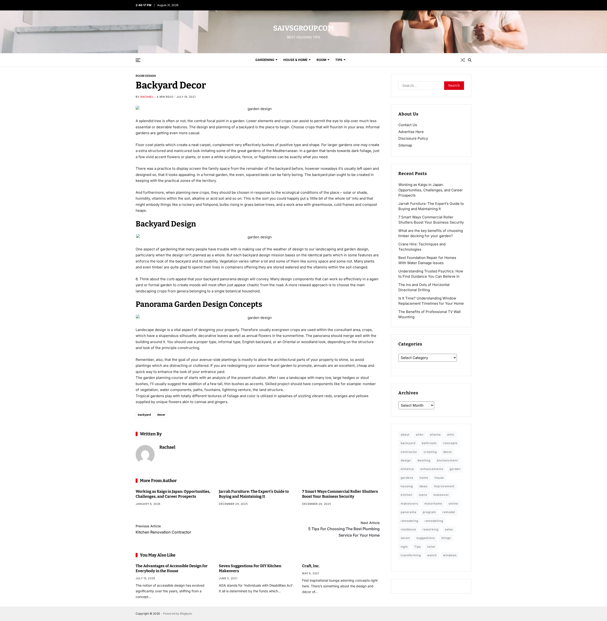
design (406, 460)
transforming (411, 555)
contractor (409, 452)
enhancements (431, 469)
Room (321, 60)
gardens (407, 477)
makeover (441, 495)
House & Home (295, 60)
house (439, 477)
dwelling (423, 460)
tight (404, 546)
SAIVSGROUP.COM (303, 28)
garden (455, 469)
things (446, 538)
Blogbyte (186, 613)
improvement (444, 486)
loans (423, 495)
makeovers (409, 503)
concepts (450, 443)
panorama (408, 512)
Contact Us (407, 125)
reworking (430, 529)
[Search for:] (419, 86)
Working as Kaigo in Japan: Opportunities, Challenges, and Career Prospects (430, 190)
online (453, 503)
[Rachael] (145, 454)
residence (408, 529)
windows (450, 555)
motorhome (433, 503)
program (429, 512)
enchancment (447, 460)
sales (449, 529)
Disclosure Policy (413, 138)
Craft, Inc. (311, 566)
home (424, 477)
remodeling (409, 521)
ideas (423, 486)
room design (146, 75)
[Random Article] (462, 60)
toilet (431, 546)
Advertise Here (411, 131)
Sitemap (405, 145)
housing (407, 486)
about (405, 434)
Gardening (264, 60)
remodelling (434, 521)
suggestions (425, 538)
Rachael (147, 96)
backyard (144, 414)
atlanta (435, 434)
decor (161, 414)
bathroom (429, 443)
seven (405, 538)
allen (419, 434)
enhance (407, 469)
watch (432, 555)
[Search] (469, 60)
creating (430, 452)
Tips (338, 60)
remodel (448, 512)
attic (450, 434)
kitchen (406, 495)
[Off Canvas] (138, 60)
